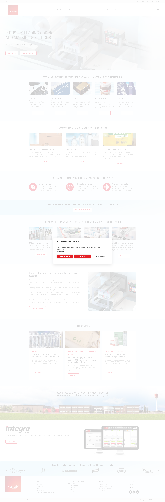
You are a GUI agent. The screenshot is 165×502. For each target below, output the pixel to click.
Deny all (82, 256)
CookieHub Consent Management (85, 260)
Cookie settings (100, 256)
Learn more (60, 251)
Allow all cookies (65, 256)
